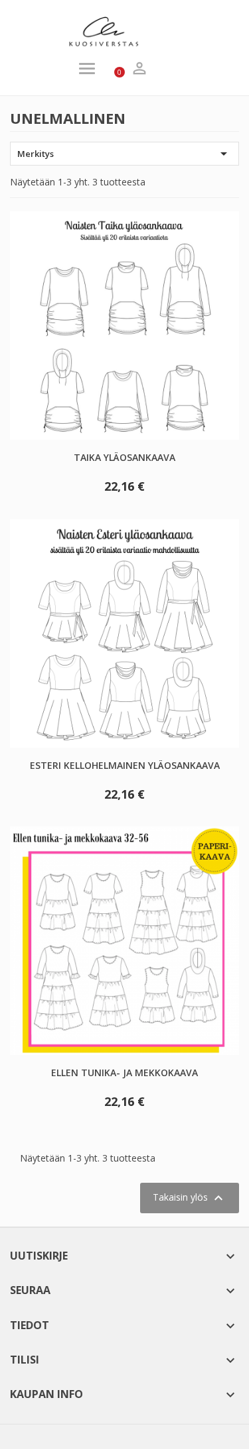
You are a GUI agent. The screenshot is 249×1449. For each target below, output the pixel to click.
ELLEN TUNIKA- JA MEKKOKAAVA (124, 1072)
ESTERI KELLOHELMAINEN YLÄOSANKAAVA (125, 765)
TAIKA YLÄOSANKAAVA (124, 457)
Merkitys (124, 154)
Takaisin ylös (189, 1198)
